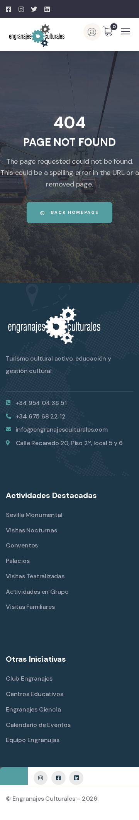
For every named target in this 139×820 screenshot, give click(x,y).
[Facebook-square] (58, 778)
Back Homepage (74, 212)
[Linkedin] (76, 778)
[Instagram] (40, 778)
